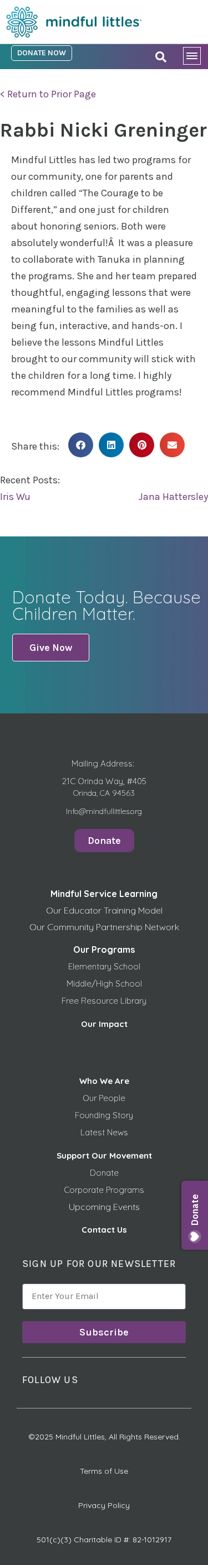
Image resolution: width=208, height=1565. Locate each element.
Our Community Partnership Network (104, 926)
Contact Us (104, 1229)
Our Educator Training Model (104, 910)
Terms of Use (104, 1471)
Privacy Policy (104, 1505)
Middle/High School (104, 983)
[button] (80, 444)
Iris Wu (15, 497)
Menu (195, 58)
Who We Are (104, 1081)
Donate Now (41, 53)
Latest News (104, 1132)
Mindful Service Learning (104, 893)
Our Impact (104, 1024)
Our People (104, 1098)
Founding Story (104, 1115)
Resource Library (113, 1000)
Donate (104, 1172)
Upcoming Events (104, 1206)
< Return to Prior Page (48, 94)
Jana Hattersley (173, 497)
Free (71, 1000)
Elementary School (104, 966)
